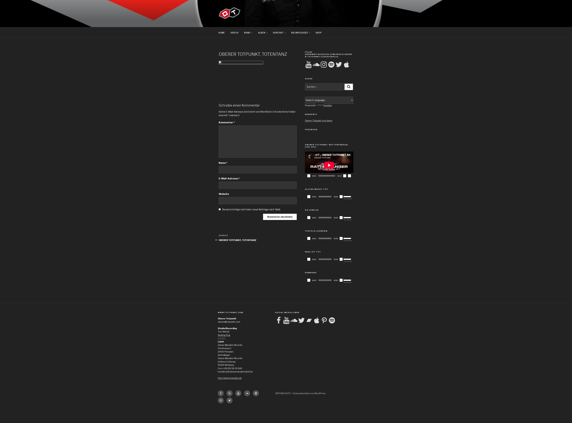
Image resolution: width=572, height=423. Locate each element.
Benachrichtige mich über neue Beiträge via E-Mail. (251, 209)
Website (224, 194)
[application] (329, 165)
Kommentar (227, 122)
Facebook (311, 130)
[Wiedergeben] (308, 175)
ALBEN (261, 32)
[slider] (347, 196)
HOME (221, 32)
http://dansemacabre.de (230, 378)
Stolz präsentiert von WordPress (309, 393)
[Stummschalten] (344, 175)
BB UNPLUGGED (299, 32)
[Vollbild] (349, 175)
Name (223, 163)
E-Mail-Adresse (229, 178)
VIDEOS (234, 32)
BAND (247, 32)
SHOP (319, 32)
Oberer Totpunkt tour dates (318, 120)
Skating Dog (224, 335)
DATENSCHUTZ (283, 393)
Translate (327, 105)
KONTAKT (278, 32)
